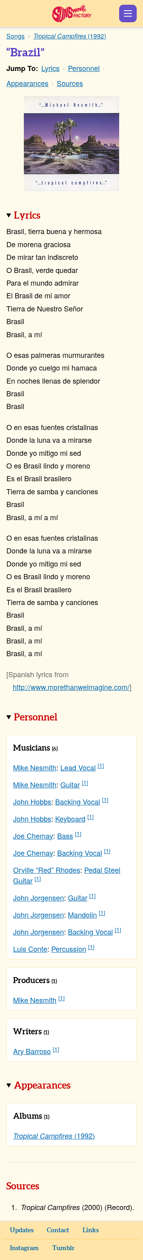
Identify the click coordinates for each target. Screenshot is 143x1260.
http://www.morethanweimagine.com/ (71, 687)
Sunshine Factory (71, 13)
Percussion (68, 948)
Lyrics (50, 68)
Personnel (84, 68)
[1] (101, 765)
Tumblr (63, 1248)
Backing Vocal (77, 801)
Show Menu (128, 13)
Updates (21, 1230)
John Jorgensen (38, 897)
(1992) (54, 1135)
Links (91, 1230)
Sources (70, 83)
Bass (65, 835)
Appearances (27, 83)
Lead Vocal (78, 767)
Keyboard (70, 818)
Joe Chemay (33, 835)
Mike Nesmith (34, 767)
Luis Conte (30, 948)
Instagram (24, 1248)
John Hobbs (32, 801)
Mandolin (82, 914)
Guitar (70, 784)
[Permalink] (51, 216)
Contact (58, 1230)
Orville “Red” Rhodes (46, 869)
